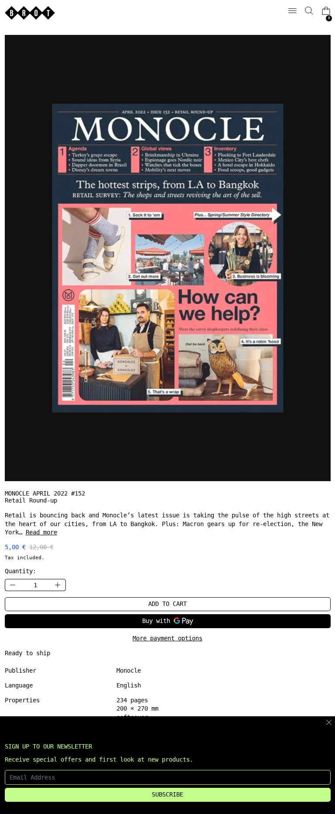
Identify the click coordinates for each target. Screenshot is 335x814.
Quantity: (20, 571)
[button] (309, 10)
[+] (58, 585)
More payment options (167, 638)
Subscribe (167, 794)
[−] (13, 585)
